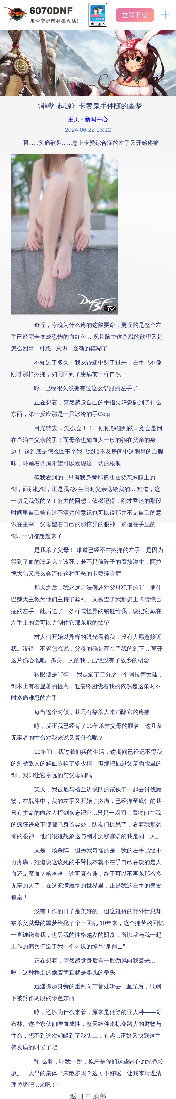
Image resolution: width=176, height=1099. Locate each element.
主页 (73, 119)
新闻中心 (96, 119)
